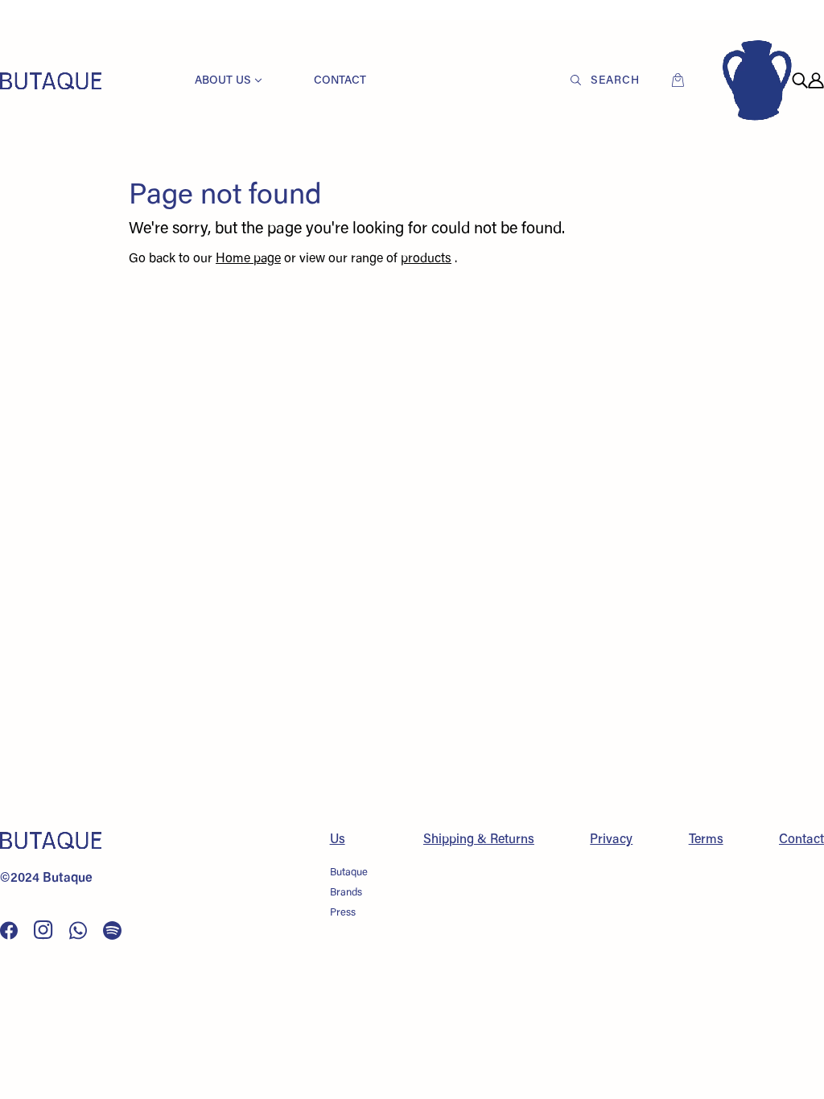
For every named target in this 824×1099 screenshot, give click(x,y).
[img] (800, 80)
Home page (248, 259)
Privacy (611, 840)
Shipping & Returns (478, 840)
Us (337, 840)
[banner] (50, 80)
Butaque (349, 872)
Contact (801, 840)
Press (343, 913)
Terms (706, 840)
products (426, 259)
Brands (346, 892)
